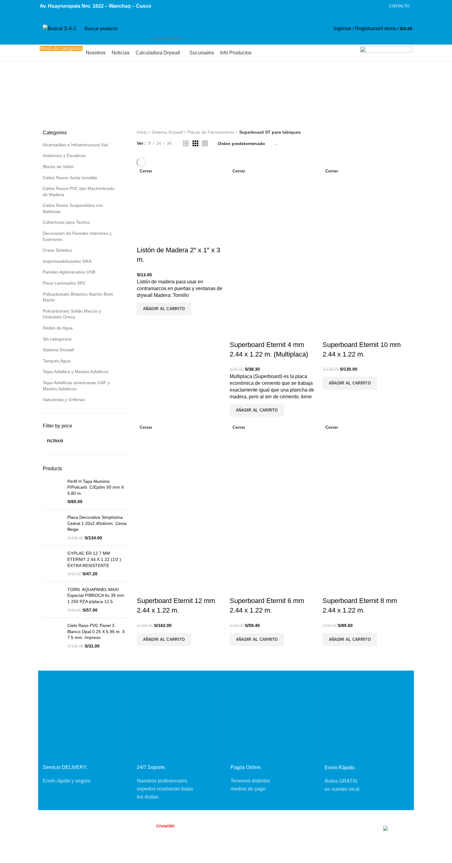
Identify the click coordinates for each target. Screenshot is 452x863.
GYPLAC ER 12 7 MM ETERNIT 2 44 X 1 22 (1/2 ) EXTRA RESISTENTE (94, 559)
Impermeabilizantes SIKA (67, 261)
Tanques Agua (56, 360)
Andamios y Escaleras (64, 155)
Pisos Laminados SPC (64, 283)
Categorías (190, 83)
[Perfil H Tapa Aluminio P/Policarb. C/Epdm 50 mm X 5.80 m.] (53, 492)
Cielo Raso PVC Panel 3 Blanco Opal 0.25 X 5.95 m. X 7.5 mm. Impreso (96, 631)
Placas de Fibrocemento (211, 132)
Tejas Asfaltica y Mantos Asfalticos (76, 371)
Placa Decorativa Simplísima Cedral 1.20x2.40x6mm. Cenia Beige (97, 523)
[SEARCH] (208, 29)
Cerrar (146, 171)
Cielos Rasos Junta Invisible (70, 177)
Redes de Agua (58, 327)
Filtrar (55, 441)
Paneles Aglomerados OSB (69, 272)
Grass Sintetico (57, 250)
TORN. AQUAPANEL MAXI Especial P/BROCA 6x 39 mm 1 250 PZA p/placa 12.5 (95, 595)
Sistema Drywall (58, 349)
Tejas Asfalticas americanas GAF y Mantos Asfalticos (76, 385)
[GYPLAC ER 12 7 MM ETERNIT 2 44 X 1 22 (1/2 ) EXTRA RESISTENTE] (53, 563)
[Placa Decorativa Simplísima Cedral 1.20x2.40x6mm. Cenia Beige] (53, 527)
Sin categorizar (57, 339)
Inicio (142, 132)
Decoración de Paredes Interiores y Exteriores (77, 236)
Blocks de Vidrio (58, 166)
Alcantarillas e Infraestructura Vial (75, 144)
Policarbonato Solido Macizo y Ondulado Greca (72, 314)
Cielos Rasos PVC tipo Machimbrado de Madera (78, 191)
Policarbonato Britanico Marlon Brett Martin (78, 297)
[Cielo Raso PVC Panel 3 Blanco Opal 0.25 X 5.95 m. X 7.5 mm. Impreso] (53, 636)
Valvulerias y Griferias (64, 399)
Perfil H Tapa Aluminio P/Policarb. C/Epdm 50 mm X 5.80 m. (95, 487)
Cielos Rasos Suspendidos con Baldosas (73, 208)
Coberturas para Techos (66, 222)
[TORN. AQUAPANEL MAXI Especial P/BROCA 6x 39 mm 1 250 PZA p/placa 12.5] (53, 600)
